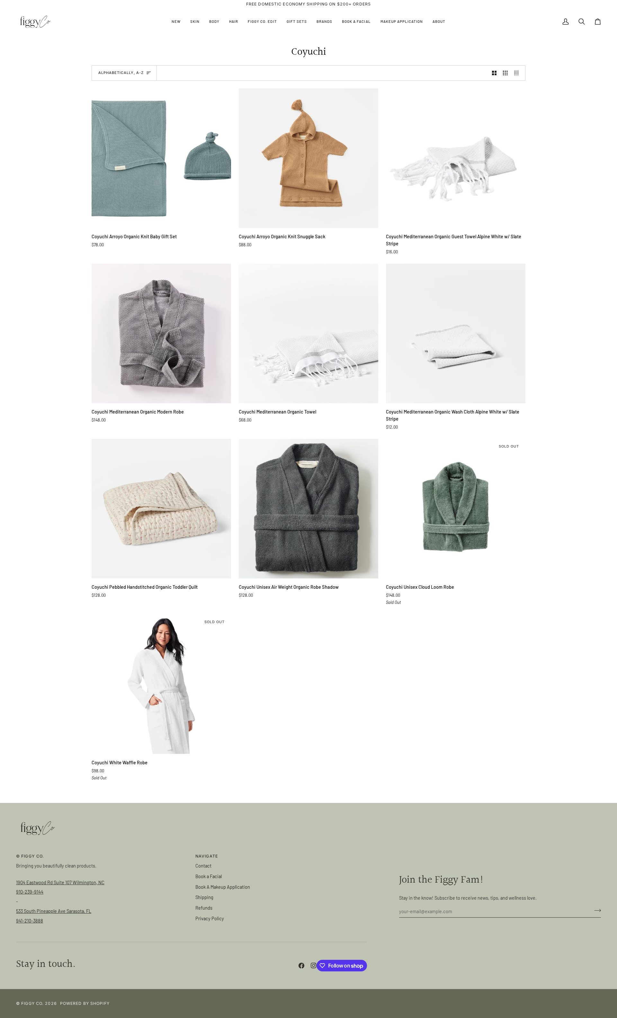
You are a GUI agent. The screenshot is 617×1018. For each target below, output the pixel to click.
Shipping (204, 897)
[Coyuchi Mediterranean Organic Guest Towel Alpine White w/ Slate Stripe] (455, 158)
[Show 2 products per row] (494, 73)
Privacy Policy (209, 918)
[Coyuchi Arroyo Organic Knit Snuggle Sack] (308, 158)
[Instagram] (314, 965)
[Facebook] (301, 965)
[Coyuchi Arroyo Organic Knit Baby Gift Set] (161, 158)
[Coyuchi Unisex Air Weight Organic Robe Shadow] (308, 508)
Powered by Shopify (85, 1003)
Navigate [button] (206, 856)
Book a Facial (208, 876)
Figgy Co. (32, 1003)
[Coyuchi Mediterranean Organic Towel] (308, 333)
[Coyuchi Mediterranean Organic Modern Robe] (161, 333)
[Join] (595, 910)
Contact (203, 865)
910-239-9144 (29, 892)
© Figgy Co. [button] (30, 856)
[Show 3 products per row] (505, 73)
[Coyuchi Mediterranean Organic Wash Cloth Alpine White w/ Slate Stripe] (455, 333)
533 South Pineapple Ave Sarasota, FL (53, 911)
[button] (194, 22)
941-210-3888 (29, 920)
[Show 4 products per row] (518, 73)
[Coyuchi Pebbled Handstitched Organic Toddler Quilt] (161, 508)
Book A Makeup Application (222, 887)
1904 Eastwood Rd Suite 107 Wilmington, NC (60, 882)
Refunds (203, 908)
